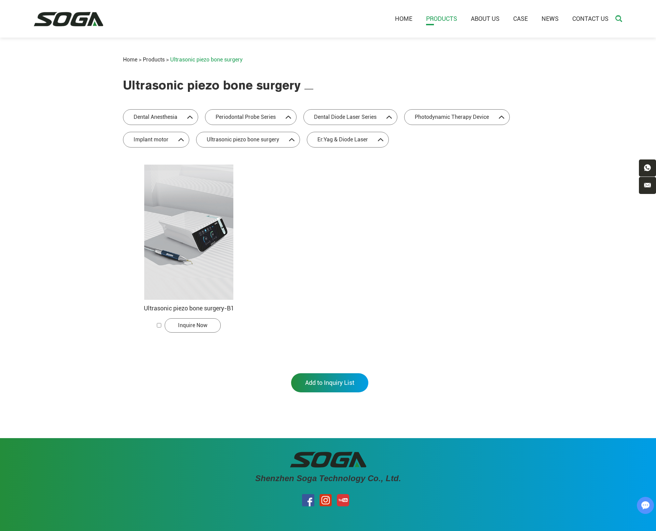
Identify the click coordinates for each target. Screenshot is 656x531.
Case (520, 18)
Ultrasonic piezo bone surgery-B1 (189, 308)
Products (441, 18)
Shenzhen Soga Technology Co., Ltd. (328, 478)
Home (403, 18)
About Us (485, 18)
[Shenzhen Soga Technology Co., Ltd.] (68, 19)
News (550, 18)
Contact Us (590, 18)
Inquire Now (192, 325)
